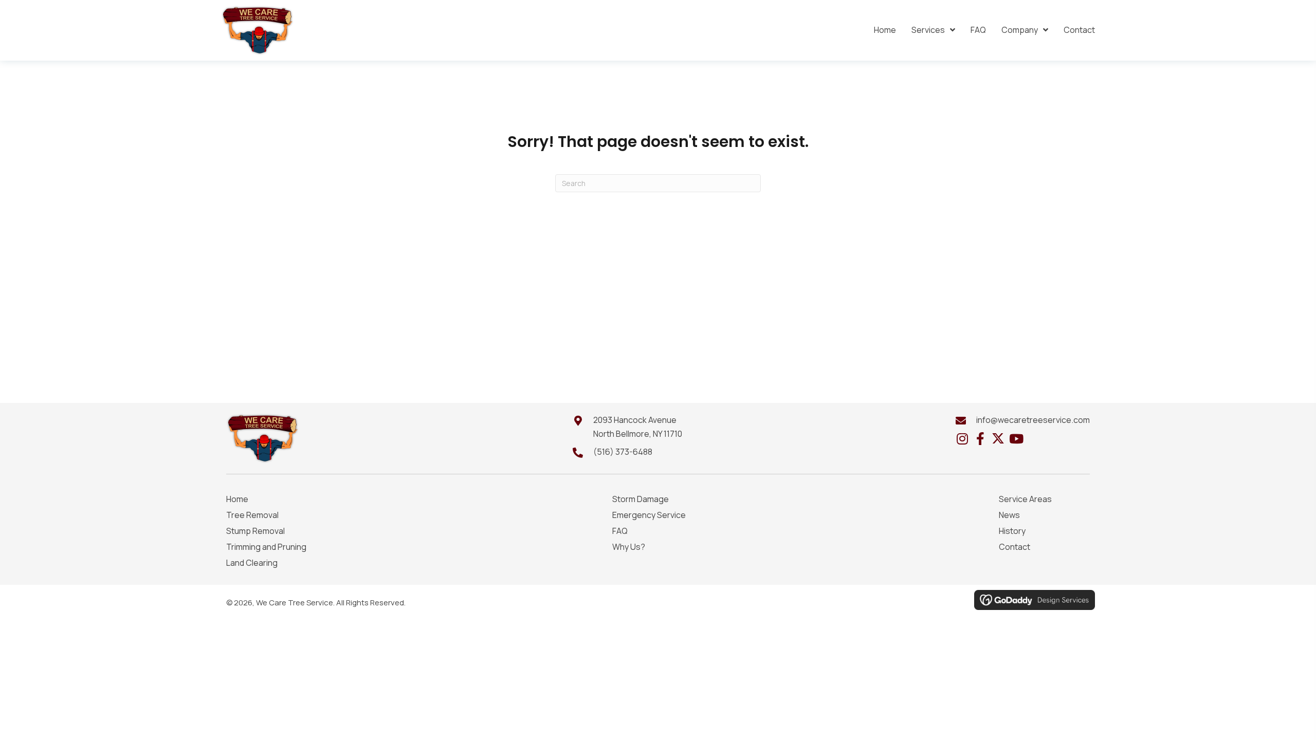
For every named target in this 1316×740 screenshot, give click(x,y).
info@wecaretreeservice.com (1033, 419)
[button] (962, 438)
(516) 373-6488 (622, 451)
